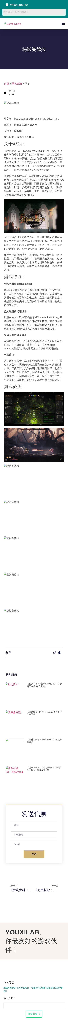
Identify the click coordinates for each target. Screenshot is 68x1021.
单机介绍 (17, 83)
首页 (6, 83)
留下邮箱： (9, 998)
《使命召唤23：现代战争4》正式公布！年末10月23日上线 (44, 768)
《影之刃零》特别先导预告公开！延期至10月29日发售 (44, 685)
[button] (63, 23)
